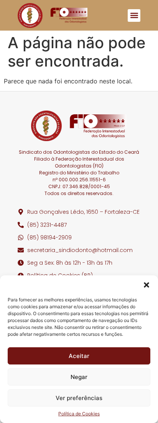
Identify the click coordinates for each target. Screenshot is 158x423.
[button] (146, 285)
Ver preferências (79, 398)
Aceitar (79, 356)
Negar (79, 377)
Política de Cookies (79, 413)
